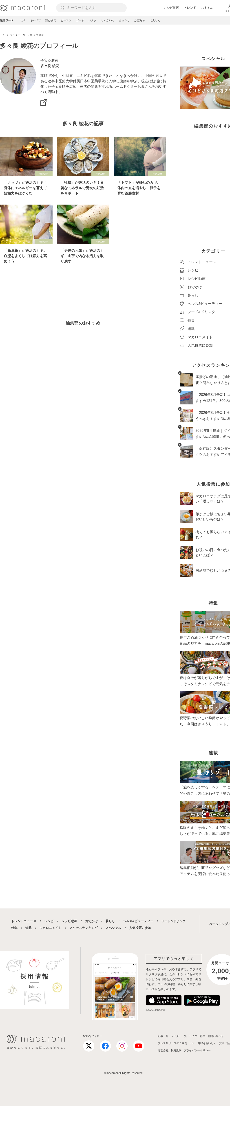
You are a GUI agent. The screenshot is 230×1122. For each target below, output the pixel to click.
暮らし (110, 921)
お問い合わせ (216, 1036)
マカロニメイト (51, 928)
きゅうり (124, 20)
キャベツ (35, 20)
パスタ (92, 20)
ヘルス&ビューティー (138, 921)
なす (23, 20)
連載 (28, 928)
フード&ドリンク (173, 921)
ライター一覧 (179, 1036)
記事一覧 (163, 1036)
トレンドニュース (23, 921)
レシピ (49, 921)
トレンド (190, 7)
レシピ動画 (171, 7)
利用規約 (176, 1050)
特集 (14, 928)
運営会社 (163, 1050)
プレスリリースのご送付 (172, 1043)
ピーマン (66, 20)
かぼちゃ (139, 20)
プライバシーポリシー (197, 1050)
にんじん (155, 20)
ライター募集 (197, 1036)
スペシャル (113, 928)
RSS (192, 1043)
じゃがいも (108, 20)
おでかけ (91, 921)
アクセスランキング (83, 928)
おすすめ (207, 7)
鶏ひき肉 (50, 20)
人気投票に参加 (140, 928)
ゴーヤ (80, 20)
